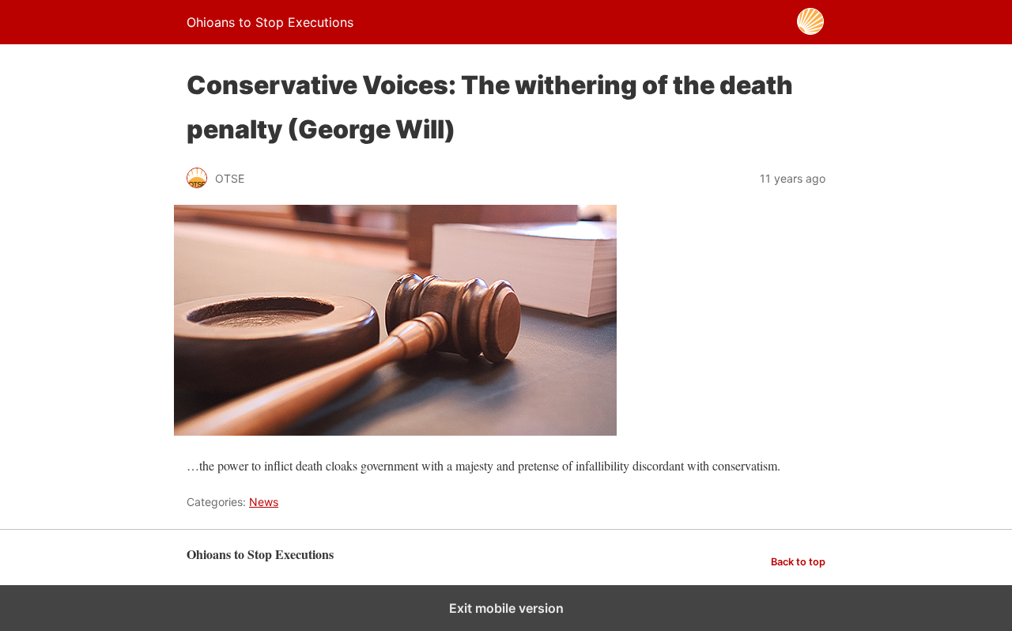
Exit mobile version (506, 608)
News (263, 501)
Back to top (798, 562)
